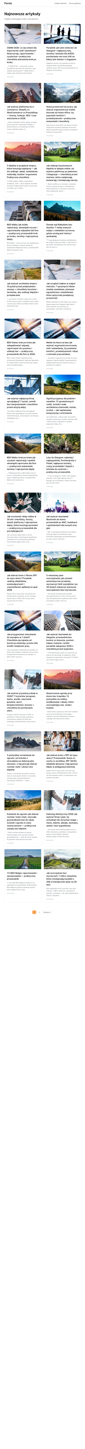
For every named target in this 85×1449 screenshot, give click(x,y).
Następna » (47, 912)
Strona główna (75, 3)
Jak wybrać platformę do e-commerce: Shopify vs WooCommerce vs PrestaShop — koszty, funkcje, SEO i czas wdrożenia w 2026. (22, 113)
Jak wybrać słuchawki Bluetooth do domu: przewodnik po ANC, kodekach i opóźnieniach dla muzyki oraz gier (61, 522)
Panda (8, 3)
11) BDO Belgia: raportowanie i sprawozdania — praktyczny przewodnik (22, 876)
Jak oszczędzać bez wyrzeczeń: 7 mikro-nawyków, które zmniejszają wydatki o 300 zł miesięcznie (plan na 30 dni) (61, 879)
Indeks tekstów (61, 3)
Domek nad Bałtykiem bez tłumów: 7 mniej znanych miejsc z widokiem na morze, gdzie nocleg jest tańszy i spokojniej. (60, 230)
